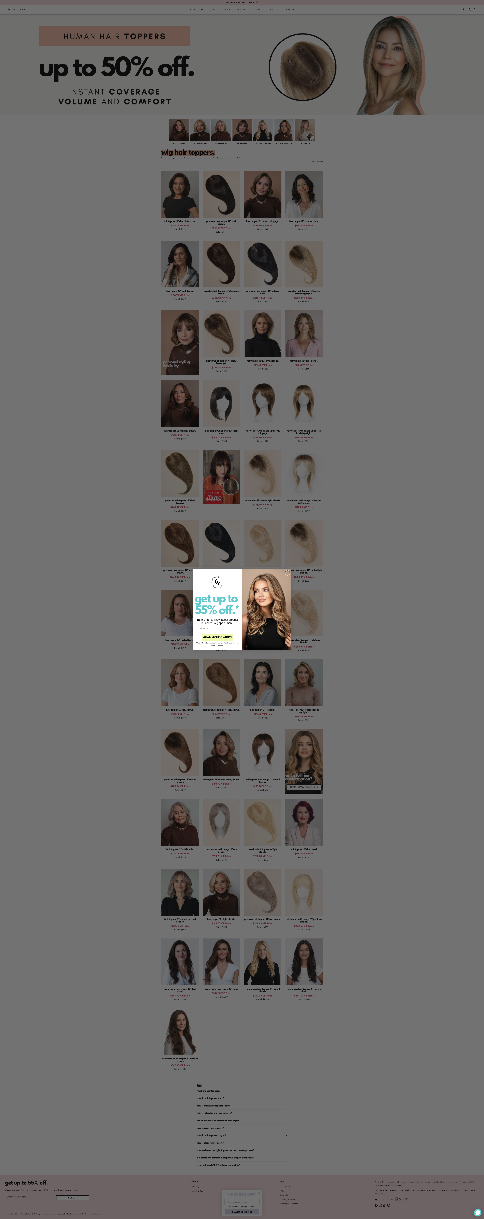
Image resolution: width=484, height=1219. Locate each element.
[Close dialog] (287, 572)
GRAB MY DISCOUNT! (217, 637)
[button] (477, 1212)
